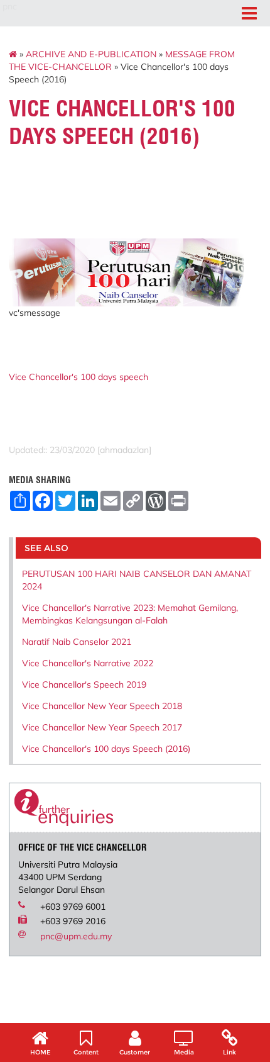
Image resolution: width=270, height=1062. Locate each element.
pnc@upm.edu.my (76, 936)
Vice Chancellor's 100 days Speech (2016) (106, 748)
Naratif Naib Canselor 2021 (76, 641)
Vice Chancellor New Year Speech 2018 (102, 706)
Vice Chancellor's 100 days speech (78, 377)
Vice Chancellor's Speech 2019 (84, 684)
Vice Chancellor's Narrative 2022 (87, 663)
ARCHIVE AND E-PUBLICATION (91, 54)
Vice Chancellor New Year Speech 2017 (102, 727)
